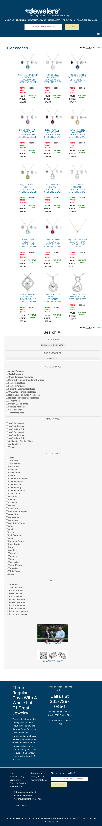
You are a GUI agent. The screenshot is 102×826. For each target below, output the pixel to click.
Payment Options (38, 780)
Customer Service (37, 20)
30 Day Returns (37, 776)
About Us (9, 20)
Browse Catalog (17, 776)
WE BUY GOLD (69, 20)
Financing (21, 20)
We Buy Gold (16, 787)
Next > (99, 47)
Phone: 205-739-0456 (80, 818)
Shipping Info (36, 773)
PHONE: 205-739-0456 (87, 20)
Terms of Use (20, 805)
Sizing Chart (54, 20)
